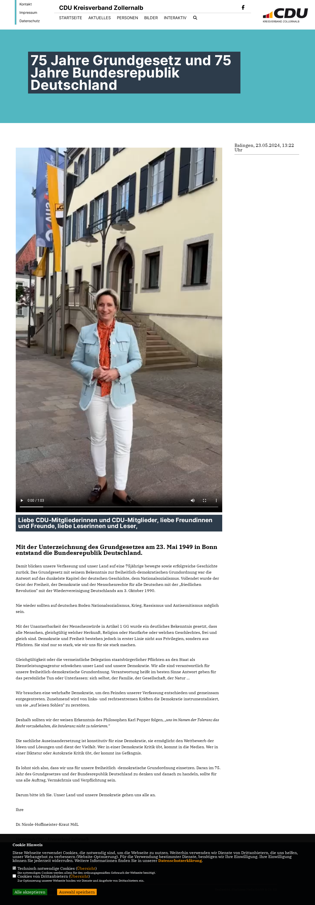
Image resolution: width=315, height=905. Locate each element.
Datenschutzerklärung (180, 860)
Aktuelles (99, 18)
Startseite (70, 18)
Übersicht (86, 868)
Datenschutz (29, 21)
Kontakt (25, 4)
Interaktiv (175, 18)
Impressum (28, 12)
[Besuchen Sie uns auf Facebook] (243, 8)
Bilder (151, 18)
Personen (127, 18)
